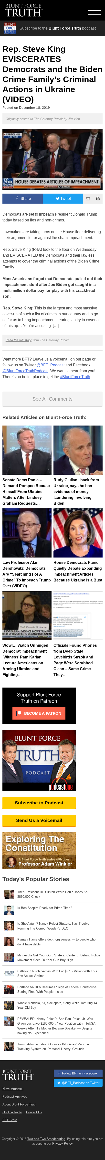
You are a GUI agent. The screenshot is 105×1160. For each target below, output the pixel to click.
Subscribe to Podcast (39, 802)
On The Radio (12, 1112)
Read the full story (19, 340)
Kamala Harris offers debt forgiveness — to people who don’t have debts (56, 942)
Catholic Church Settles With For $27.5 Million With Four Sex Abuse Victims (57, 973)
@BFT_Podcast (50, 365)
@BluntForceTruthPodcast (25, 371)
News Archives (12, 1089)
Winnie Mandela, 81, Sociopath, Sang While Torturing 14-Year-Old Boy (57, 1005)
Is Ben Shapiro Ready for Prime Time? (44, 908)
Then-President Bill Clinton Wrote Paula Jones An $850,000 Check (52, 894)
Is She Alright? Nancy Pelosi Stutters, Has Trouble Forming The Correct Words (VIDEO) (53, 926)
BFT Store (9, 1120)
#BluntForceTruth (75, 377)
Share (25, 199)
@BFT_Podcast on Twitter (80, 1083)
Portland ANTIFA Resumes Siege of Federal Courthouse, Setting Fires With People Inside (57, 989)
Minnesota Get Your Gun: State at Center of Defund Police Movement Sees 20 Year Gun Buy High (58, 957)
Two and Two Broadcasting (46, 1139)
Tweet (65, 199)
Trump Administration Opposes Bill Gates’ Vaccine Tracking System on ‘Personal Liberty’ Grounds (53, 1046)
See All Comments (52, 399)
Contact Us (34, 1112)
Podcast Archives (14, 1096)
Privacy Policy (62, 1143)
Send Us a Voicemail (39, 820)
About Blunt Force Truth (19, 1104)
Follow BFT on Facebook (79, 1073)
